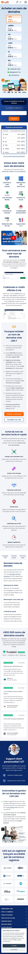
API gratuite (10, 807)
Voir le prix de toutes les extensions (14, 156)
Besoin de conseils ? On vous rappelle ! (14, 171)
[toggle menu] (25, 2)
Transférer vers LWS (14, 420)
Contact (15, 2)
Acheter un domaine (14, 414)
